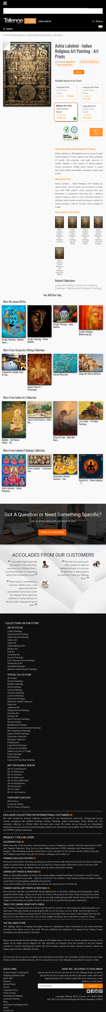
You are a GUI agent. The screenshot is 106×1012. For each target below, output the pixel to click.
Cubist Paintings (14, 631)
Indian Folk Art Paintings (18, 733)
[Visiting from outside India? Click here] (71, 815)
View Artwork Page (64, 64)
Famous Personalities (17, 748)
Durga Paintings (14, 754)
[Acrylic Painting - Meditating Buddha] (91, 317)
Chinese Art (12, 716)
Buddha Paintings (15, 684)
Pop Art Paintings (15, 657)
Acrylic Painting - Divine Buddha (38, 340)
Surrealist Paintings (16, 666)
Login (40, 21)
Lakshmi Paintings (15, 695)
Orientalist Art (13, 654)
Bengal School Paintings (18, 710)
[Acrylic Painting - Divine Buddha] (39, 321)
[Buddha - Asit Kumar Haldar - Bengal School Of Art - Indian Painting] (14, 419)
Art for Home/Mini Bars (18, 780)
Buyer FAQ (8, 978)
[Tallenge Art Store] (20, 21)
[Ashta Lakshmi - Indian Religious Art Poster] (14, 470)
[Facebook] (92, 992)
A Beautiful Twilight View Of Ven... (12, 373)
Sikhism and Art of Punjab (19, 751)
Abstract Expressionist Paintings (22, 669)
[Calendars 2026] (23, 842)
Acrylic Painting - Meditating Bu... (86, 333)
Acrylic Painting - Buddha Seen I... (13, 341)
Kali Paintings (13, 757)
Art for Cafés (13, 789)
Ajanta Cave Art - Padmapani (35, 388)
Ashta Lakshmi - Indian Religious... (12, 489)
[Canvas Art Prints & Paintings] (39, 872)
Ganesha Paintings (15, 693)
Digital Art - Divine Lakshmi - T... (91, 481)
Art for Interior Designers (18, 807)
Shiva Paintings (14, 687)
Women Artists (14, 722)
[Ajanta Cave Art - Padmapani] (39, 369)
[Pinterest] (101, 992)
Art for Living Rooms (16, 769)
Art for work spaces (16, 792)
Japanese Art (13, 707)
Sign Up (47, 21)
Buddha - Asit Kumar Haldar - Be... (11, 441)
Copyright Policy (10, 990)
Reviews (7, 981)
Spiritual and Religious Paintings (84, 288)
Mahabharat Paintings (17, 725)
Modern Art (12, 649)
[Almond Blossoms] (65, 363)
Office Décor (13, 801)
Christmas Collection (16, 736)
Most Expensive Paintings (19, 731)
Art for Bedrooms (15, 771)
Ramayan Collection (16, 739)
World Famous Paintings (18, 719)
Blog (5, 1001)
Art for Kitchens (14, 774)
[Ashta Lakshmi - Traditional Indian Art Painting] (39, 460)
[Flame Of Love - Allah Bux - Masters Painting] (65, 418)
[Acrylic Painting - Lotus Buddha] (65, 313)
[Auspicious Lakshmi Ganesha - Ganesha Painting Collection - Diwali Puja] (65, 464)
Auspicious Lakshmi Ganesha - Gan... (61, 477)
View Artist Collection (89, 61)
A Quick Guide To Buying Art (16, 972)
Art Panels (12, 678)
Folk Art (10, 651)
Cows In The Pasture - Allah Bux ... (39, 421)
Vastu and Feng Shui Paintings (21, 760)
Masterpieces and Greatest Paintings (24, 728)
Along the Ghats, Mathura (90, 374)
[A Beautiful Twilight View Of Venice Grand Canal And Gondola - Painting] (14, 362)
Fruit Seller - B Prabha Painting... (88, 422)
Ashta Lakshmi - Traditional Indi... (39, 469)
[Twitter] (88, 992)
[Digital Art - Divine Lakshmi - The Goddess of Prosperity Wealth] (91, 466)
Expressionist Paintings (17, 634)
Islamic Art (12, 640)
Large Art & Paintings (17, 745)
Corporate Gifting (64, 285)
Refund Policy (9, 984)
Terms (6, 987)
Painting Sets (13, 742)
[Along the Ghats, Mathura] (91, 362)
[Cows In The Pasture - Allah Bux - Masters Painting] (39, 409)
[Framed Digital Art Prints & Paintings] (48, 888)
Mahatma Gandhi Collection (19, 701)
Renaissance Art (14, 663)
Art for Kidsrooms (15, 777)
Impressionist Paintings (18, 637)
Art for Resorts (14, 786)
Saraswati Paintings (16, 698)
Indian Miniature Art (16, 646)
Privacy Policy (9, 993)
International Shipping (13, 996)
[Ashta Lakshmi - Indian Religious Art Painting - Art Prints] (27, 74)
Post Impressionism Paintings (21, 660)
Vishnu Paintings (14, 690)
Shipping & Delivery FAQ (14, 975)
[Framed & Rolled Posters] (34, 858)
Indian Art (81, 285)
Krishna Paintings (15, 681)
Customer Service (11, 999)
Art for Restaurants (16, 783)
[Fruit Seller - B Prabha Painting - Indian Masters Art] (91, 410)
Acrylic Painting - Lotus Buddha (63, 325)
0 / (96, 21)
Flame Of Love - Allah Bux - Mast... (64, 438)
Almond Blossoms (60, 374)
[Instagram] (97, 992)
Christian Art (13, 713)
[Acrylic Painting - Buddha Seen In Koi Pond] (14, 321)
